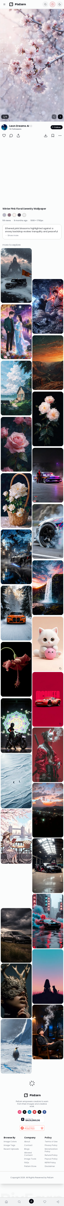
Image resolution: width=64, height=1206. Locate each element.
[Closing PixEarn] (52, 4)
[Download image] (45, 135)
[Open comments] (11, 135)
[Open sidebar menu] (4, 4)
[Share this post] (18, 135)
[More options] (60, 135)
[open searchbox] (45, 4)
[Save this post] (53, 135)
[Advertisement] (32, 172)
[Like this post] (4, 135)
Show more (13, 235)
